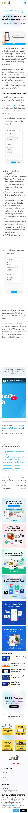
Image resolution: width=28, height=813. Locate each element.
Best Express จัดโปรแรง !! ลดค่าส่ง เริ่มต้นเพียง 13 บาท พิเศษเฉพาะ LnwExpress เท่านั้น (20, 484)
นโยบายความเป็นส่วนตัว (12, 805)
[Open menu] (24, 3)
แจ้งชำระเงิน (17, 467)
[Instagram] (14, 763)
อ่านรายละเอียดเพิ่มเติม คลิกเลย (14, 716)
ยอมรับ (23, 810)
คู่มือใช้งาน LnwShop (7, 467)
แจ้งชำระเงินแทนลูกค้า (18, 470)
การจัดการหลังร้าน (14, 10)
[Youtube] (17, 763)
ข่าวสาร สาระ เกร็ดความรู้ (9, 13)
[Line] (21, 763)
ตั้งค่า (2, 804)
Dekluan (10, 23)
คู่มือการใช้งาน (21, 13)
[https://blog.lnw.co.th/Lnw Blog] (6, 3)
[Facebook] (6, 763)
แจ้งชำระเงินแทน (7, 470)
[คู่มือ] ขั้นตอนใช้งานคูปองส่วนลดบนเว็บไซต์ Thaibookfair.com (7, 482)
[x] (10, 763)
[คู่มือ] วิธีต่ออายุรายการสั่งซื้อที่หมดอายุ (15, 462)
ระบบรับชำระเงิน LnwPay (13, 105)
